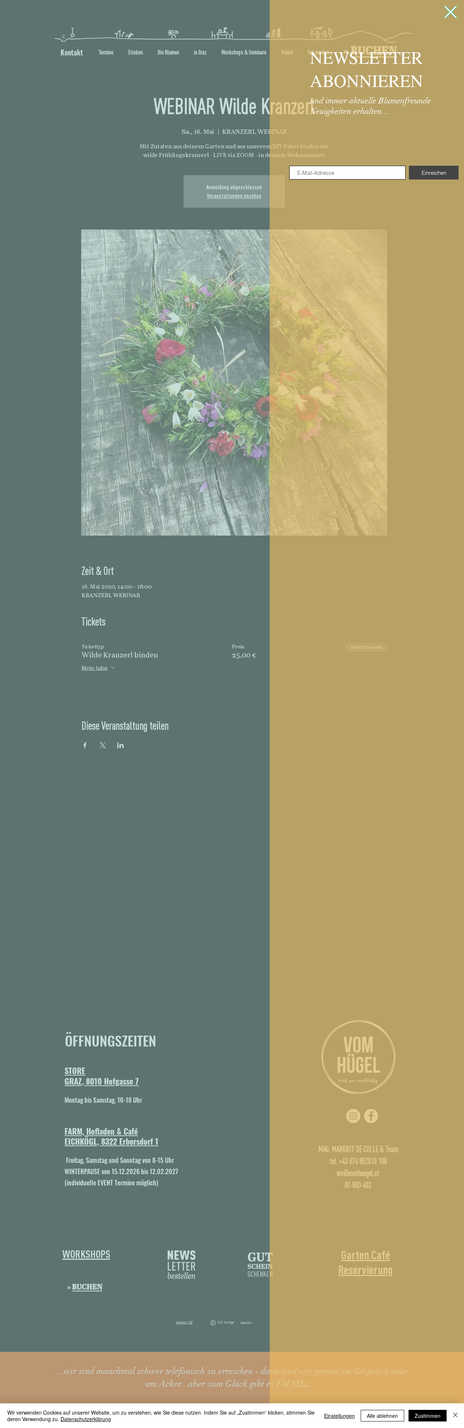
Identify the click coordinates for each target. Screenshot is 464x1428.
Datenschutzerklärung (86, 1419)
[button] (450, 12)
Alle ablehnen (382, 1415)
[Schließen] (455, 1415)
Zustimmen (427, 1415)
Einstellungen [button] (339, 1415)
